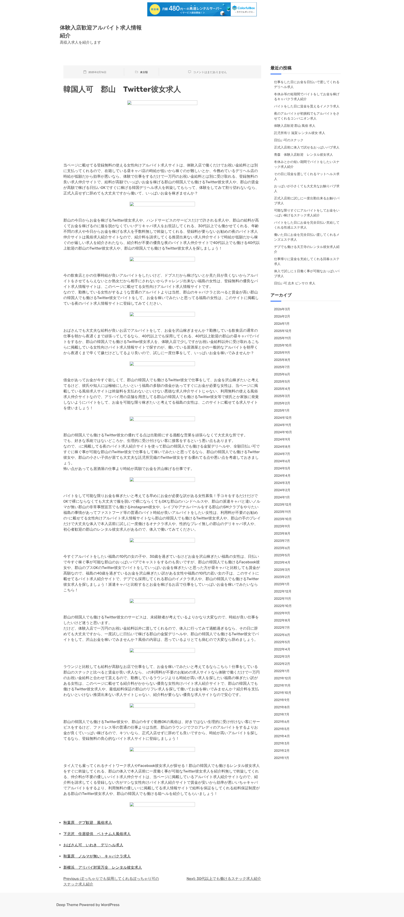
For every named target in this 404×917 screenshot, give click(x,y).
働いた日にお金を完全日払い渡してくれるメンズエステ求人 (306, 237)
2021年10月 (282, 693)
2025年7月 (282, 367)
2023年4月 (282, 562)
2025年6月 (282, 374)
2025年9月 (282, 353)
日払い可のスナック (288, 140)
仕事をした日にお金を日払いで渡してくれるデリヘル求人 (306, 84)
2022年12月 (283, 591)
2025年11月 (282, 338)
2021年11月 (282, 686)
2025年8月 (282, 360)
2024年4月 (282, 476)
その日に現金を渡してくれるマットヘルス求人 (306, 176)
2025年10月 (283, 345)
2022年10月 (283, 606)
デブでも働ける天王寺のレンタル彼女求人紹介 (306, 249)
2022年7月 (282, 628)
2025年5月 (282, 382)
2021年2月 (282, 751)
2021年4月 (282, 736)
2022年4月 (282, 649)
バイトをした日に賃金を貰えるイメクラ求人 (306, 106)
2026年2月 (282, 316)
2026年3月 (282, 309)
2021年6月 (282, 722)
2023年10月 (283, 519)
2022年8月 (282, 620)
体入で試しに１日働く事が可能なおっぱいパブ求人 (306, 273)
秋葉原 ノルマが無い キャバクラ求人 (97, 856)
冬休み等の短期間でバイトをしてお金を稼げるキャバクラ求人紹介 (306, 96)
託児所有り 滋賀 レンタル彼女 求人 (299, 133)
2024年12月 (283, 418)
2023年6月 (282, 548)
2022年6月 (282, 635)
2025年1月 (282, 411)
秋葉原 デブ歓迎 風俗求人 (87, 822)
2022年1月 (282, 671)
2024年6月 (282, 461)
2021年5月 (282, 729)
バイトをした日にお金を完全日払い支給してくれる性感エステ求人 (306, 225)
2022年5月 (282, 642)
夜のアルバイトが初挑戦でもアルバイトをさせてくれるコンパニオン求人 (306, 116)
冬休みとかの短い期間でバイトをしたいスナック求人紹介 (306, 164)
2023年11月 (282, 512)
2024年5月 (282, 468)
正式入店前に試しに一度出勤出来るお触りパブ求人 (306, 200)
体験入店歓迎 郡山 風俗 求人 (294, 126)
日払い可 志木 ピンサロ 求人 (294, 283)
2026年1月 (282, 324)
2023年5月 (282, 555)
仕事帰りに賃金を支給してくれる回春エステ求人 (306, 261)
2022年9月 (282, 613)
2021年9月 (282, 700)
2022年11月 (282, 599)
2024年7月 (282, 454)
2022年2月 (282, 664)
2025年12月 (283, 331)
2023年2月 (282, 577)
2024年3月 (282, 483)
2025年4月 (282, 389)
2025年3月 (282, 396)
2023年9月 (282, 526)
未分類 (144, 72)
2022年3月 (282, 657)
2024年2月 (282, 490)
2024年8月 (282, 447)
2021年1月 (281, 758)
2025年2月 (282, 403)
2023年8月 (282, 534)
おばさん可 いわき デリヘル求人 (93, 845)
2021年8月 (282, 707)
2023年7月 (282, 541)
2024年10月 (283, 432)
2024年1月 (282, 497)
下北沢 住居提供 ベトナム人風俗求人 (97, 834)
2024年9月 (282, 439)
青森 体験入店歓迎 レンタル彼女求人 (303, 155)
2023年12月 (283, 505)
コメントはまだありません (210, 72)
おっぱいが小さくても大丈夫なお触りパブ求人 (306, 188)
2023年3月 (282, 570)
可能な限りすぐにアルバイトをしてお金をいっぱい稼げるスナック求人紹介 (306, 212)
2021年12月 (282, 678)
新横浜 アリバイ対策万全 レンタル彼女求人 (102, 867)
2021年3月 (282, 743)
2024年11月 (282, 425)
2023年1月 (282, 584)
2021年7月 (281, 714)
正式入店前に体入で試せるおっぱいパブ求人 (306, 147)
